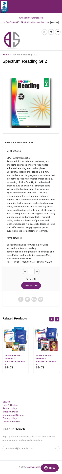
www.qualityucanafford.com (31, 18)
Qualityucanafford (34, 467)
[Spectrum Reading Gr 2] (31, 103)
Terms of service (11, 421)
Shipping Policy (10, 411)
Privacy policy (9, 418)
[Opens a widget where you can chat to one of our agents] (50, 468)
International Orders (12, 415)
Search (6, 401)
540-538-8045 (12, 22)
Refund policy (9, 408)
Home (5, 54)
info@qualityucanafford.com (36, 22)
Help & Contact (10, 405)
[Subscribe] (55, 448)
